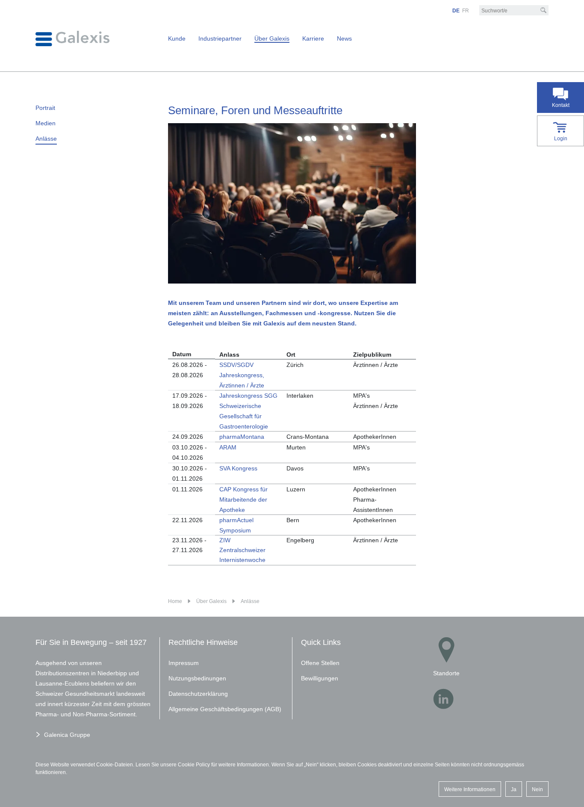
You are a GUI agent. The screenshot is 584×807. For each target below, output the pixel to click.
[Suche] (543, 10)
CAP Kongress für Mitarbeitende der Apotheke (243, 499)
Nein (537, 789)
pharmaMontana (241, 436)
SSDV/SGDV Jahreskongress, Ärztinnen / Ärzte (241, 375)
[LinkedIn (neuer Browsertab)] (443, 699)
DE (456, 11)
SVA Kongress (238, 468)
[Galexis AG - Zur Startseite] (72, 38)
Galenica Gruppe (67, 734)
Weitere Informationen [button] (470, 789)
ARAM (227, 447)
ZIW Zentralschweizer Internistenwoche (242, 550)
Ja (513, 789)
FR (465, 11)
